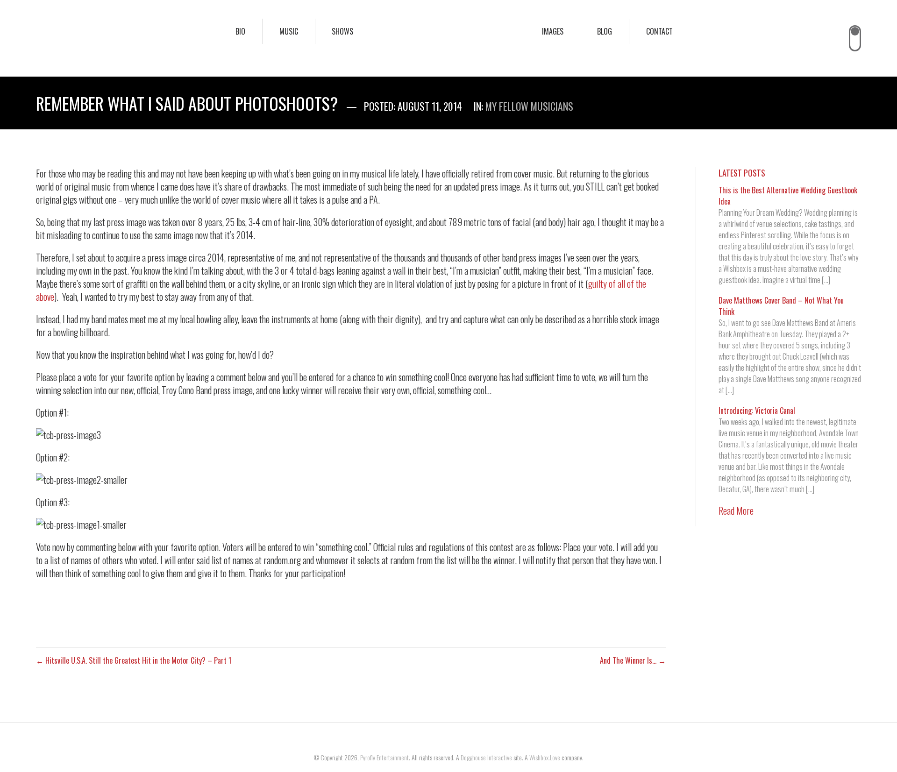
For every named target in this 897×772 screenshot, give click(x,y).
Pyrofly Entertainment (384, 757)
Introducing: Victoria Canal (757, 410)
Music (288, 31)
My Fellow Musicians (529, 106)
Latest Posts (742, 173)
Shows (342, 31)
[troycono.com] (448, 38)
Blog (604, 31)
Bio (240, 31)
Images (552, 31)
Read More (736, 510)
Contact (659, 31)
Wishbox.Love (544, 757)
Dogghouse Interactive (486, 757)
